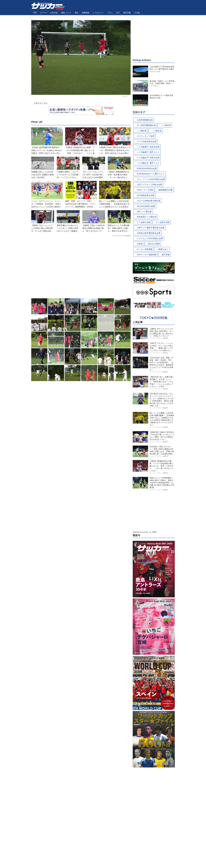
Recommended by (118, 235)
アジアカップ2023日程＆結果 (150, 238)
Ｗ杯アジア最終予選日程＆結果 (150, 228)
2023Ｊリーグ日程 (145, 190)
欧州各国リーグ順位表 (147, 217)
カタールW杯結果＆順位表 (148, 201)
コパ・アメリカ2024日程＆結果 (151, 179)
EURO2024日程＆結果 (147, 168)
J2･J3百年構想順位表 (146, 125)
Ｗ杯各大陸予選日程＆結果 (148, 233)
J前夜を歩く (163, 249)
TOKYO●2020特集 (154, 318)
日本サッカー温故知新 (147, 254)
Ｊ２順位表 (142, 131)
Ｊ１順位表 (166, 125)
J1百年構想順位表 (145, 120)
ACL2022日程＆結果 (146, 206)
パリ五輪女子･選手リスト (148, 163)
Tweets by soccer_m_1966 (145, 532)
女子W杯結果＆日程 (145, 195)
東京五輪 (166, 254)
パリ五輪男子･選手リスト (148, 152)
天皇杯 (140, 244)
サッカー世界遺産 (145, 249)
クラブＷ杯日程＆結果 (147, 141)
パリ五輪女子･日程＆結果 (148, 158)
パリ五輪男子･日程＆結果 (148, 147)
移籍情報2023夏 (165, 190)
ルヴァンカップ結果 (146, 136)
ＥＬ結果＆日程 (163, 222)
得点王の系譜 (154, 244)
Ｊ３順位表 (157, 131)
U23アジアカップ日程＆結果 (149, 184)
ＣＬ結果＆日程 (144, 222)
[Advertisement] (81, 268)
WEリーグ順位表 (144, 211)
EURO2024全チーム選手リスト (151, 174)
